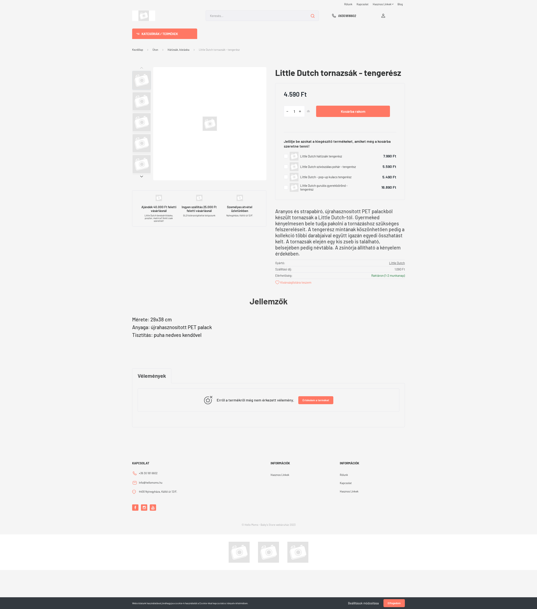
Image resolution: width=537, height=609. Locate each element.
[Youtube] (153, 507)
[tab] (151, 375)
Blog (400, 4)
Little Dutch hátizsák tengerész (321, 156)
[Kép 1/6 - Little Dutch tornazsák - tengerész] (209, 123)
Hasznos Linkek (382, 4)
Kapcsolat (363, 4)
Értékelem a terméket (315, 400)
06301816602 (347, 16)
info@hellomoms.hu (150, 482)
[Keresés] (312, 15)
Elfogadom (394, 603)
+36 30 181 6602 (148, 473)
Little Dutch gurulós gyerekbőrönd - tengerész (324, 187)
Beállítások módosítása (363, 603)
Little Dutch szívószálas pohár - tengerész (328, 167)
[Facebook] (135, 507)
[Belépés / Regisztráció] (383, 16)
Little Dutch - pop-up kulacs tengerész (326, 177)
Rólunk (348, 4)
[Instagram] (144, 507)
